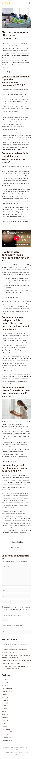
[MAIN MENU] (29, 3)
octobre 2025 (6, 694)
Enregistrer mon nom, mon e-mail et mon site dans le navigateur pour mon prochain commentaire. (16, 609)
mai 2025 (5, 709)
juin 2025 (4, 706)
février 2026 (5, 683)
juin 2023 (4, 723)
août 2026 (5, 680)
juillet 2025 (5, 703)
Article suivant (16, 547)
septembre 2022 (7, 732)
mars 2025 (5, 714)
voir (11, 72)
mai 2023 (5, 726)
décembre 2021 (7, 738)
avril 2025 (5, 711)
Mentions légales (22, 747)
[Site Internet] (16, 602)
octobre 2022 (6, 729)
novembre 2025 (7, 691)
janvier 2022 (5, 735)
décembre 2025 (7, 688)
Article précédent (16, 542)
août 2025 (5, 700)
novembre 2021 (7, 740)
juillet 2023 (5, 720)
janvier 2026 (5, 686)
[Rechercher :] (16, 632)
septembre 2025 (7, 697)
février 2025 (5, 717)
